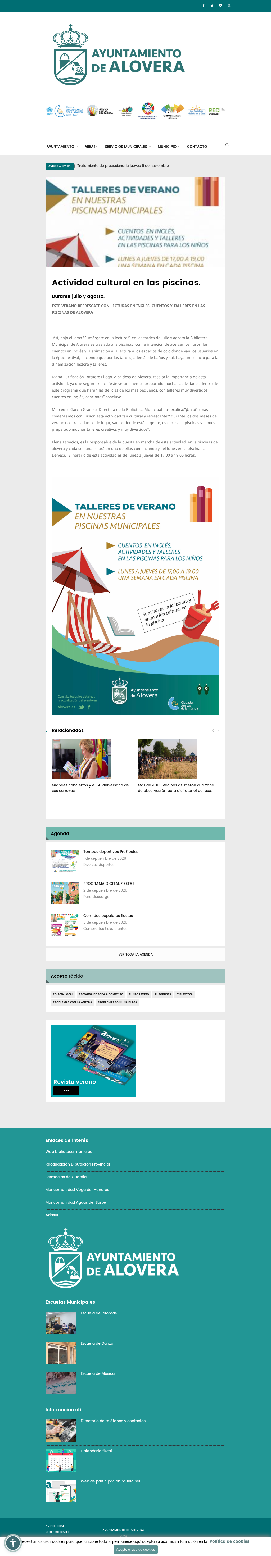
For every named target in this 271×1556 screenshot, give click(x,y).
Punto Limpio (139, 994)
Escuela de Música (98, 1374)
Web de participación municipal (110, 1481)
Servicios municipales (126, 147)
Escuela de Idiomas (99, 1313)
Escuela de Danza (97, 1343)
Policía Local (63, 994)
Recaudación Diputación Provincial (78, 1164)
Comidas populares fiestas (108, 916)
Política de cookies (229, 1541)
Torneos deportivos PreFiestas (110, 852)
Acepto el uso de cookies (135, 1550)
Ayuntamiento (61, 147)
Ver (66, 1090)
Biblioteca (185, 994)
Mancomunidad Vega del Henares (77, 1190)
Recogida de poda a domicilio (101, 994)
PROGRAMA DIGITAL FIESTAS (108, 884)
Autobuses (163, 994)
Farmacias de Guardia (66, 1177)
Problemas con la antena (72, 1002)
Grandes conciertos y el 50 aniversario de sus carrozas (90, 788)
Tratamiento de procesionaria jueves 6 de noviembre (123, 166)
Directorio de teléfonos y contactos (113, 1421)
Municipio (168, 147)
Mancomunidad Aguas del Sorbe (76, 1202)
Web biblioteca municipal (69, 1152)
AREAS (90, 147)
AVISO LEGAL (55, 1526)
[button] (13, 1543)
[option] (142, 166)
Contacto (197, 147)
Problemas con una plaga (117, 1002)
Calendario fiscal (96, 1451)
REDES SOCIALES (58, 1532)
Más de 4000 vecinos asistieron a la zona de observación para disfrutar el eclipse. (176, 788)
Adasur (52, 1215)
